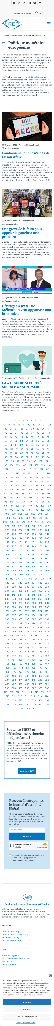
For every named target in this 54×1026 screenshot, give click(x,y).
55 (32, 441)
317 (36, 578)
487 (40, 676)
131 (30, 477)
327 (7, 587)
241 (47, 534)
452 (40, 655)
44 (21, 437)
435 (20, 647)
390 (7, 623)
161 (17, 493)
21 (44, 424)
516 (42, 692)
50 (5, 441)
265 (20, 550)
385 (20, 619)
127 (5, 477)
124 (36, 473)
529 (34, 700)
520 (20, 696)
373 (33, 611)
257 (14, 546)
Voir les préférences (27, 1016)
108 (36, 465)
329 (20, 587)
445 (40, 651)
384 (14, 619)
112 (12, 469)
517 (49, 692)
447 (7, 655)
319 (49, 578)
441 (13, 651)
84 (42, 453)
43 (16, 437)
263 (7, 550)
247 (40, 538)
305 (8, 574)
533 (14, 704)
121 (17, 473)
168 (12, 497)
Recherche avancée (22, 13)
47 (37, 437)
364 (20, 607)
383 (7, 619)
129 (18, 477)
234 (47, 530)
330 (27, 587)
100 (34, 461)
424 (40, 639)
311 (46, 574)
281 (33, 558)
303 (40, 570)
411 (5, 635)
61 (16, 445)
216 (24, 522)
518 (7, 696)
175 (5, 501)
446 (47, 651)
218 (36, 522)
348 (7, 599)
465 (34, 664)
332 (40, 587)
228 (7, 530)
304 (47, 570)
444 (34, 651)
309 (34, 574)
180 (36, 501)
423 (33, 639)
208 (21, 518)
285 (14, 562)
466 (40, 664)
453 (47, 655)
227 (47, 526)
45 (27, 437)
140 (36, 481)
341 (7, 595)
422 (27, 639)
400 (27, 627)
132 (36, 477)
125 (42, 473)
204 (40, 514)
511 (11, 692)
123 (30, 473)
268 (40, 550)
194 (24, 509)
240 (40, 534)
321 (13, 582)
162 (23, 493)
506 (27, 688)
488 (47, 676)
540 (28, 708)
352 (34, 599)
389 (47, 619)
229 (14, 530)
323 (27, 582)
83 (37, 453)
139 (30, 481)
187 (30, 505)
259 (27, 546)
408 (34, 631)
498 (20, 684)
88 (16, 457)
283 (47, 558)
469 (14, 668)
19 (34, 424)
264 (14, 550)
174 (48, 497)
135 (5, 481)
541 (34, 708)
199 (7, 514)
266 (27, 550)
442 (20, 651)
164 (36, 493)
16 (19, 424)
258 (20, 546)
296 (40, 566)
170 (24, 497)
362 (7, 607)
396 (47, 623)
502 (47, 684)
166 (49, 493)
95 (7, 461)
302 (34, 570)
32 (5, 432)
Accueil (6, 35)
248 (47, 538)
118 (47, 469)
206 (8, 518)
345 (34, 595)
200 (14, 514)
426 (7, 643)
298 (7, 570)
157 (42, 489)
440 (7, 651)
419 (7, 639)
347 (47, 595)
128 (11, 477)
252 (27, 542)
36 (27, 432)
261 (40, 546)
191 (5, 509)
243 (14, 538)
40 (48, 432)
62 (21, 445)
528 (27, 700)
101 (40, 461)
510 (5, 692)
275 (40, 554)
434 (14, 647)
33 (11, 432)
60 (11, 445)
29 (38, 428)
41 (5, 437)
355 (7, 603)
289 (40, 562)
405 (14, 631)
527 (20, 700)
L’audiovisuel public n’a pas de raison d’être (26, 155)
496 (7, 684)
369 (8, 611)
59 (5, 445)
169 (18, 497)
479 (34, 672)
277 (7, 558)
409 (40, 631)
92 (37, 457)
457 (27, 659)
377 (14, 615)
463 (20, 664)
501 (40, 684)
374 (40, 611)
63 (27, 445)
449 (20, 655)
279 (20, 558)
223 (20, 526)
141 (42, 481)
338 (34, 591)
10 (40, 420)
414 (24, 635)
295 (34, 566)
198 (49, 509)
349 (14, 599)
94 (48, 457)
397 (7, 627)
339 (40, 591)
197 (42, 509)
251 (20, 542)
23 (5, 428)
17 (24, 424)
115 (29, 469)
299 (14, 570)
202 (27, 514)
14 (9, 424)
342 (13, 595)
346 (40, 595)
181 (42, 501)
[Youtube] (35, 2)
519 (13, 696)
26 (22, 428)
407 (27, 631)
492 (27, 680)
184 (11, 505)
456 (20, 659)
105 (18, 465)
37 (32, 432)
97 (18, 461)
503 (7, 688)
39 (43, 432)
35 (21, 432)
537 (40, 704)
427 (14, 643)
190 (49, 505)
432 (47, 643)
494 (40, 680)
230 (21, 530)
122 (23, 473)
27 (27, 428)
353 (40, 599)
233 (40, 530)
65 (37, 445)
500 (34, 684)
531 (47, 700)
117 (41, 469)
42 (10, 437)
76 (48, 449)
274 (33, 554)
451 (33, 655)
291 (7, 566)
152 (11, 489)
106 (24, 465)
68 (6, 449)
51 (11, 441)
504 (14, 688)
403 (47, 627)
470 (21, 668)
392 (20, 623)
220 (49, 522)
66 (43, 445)
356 (14, 603)
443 (27, 651)
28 (32, 428)
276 (46, 554)
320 (7, 582)
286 (20, 562)
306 (14, 574)
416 (36, 635)
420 (14, 639)
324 (34, 582)
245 (27, 538)
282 (40, 558)
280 (27, 558)
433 (7, 647)
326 (47, 582)
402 (40, 627)
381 (40, 615)
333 (47, 587)
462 (13, 664)
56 (37, 441)
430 (34, 643)
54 (27, 441)
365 (27, 607)
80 (21, 453)
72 (27, 449)
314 (17, 578)
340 (47, 591)
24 (11, 428)
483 (14, 676)
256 (7, 546)
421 (20, 639)
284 (7, 562)
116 (35, 469)
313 (11, 578)
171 (30, 497)
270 (8, 554)
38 (37, 432)
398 (14, 627)
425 (47, 639)
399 (20, 627)
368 (47, 607)
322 (20, 582)
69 (11, 449)
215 (17, 522)
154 (24, 489)
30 (43, 428)
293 (20, 566)
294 (27, 566)
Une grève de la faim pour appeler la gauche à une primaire (22, 233)
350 (21, 599)
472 (34, 668)
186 (24, 505)
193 (17, 509)
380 (34, 615)
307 (21, 574)
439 (47, 647)
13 (4, 424)
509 (47, 688)
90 (27, 457)
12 (49, 420)
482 (7, 676)
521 (26, 696)
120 (11, 473)
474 (46, 668)
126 (48, 473)
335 (14, 591)
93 (43, 457)
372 (27, 611)
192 (11, 509)
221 (7, 526)
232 (34, 530)
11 (44, 420)
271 (14, 554)
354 (47, 599)
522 (33, 696)
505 (20, 688)
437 (34, 647)
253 (34, 542)
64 (32, 445)
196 (36, 509)
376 (7, 615)
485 (27, 676)
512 (17, 692)
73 (32, 449)
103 (5, 465)
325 (40, 582)
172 (36, 497)
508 (40, 688)
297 (47, 566)
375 (46, 611)
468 (8, 668)
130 (24, 477)
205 (47, 514)
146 (24, 485)
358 (27, 603)
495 (47, 680)
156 (36, 489)
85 (48, 453)
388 (40, 619)
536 (34, 704)
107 (30, 465)
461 (7, 664)
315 (24, 578)
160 (11, 493)
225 (34, 526)
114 (24, 469)
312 (5, 578)
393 (27, 623)
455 (14, 659)
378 (20, 615)
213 (5, 522)
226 (40, 526)
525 (7, 700)
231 (27, 530)
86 (5, 457)
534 (20, 704)
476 (14, 672)
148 (36, 485)
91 (32, 457)
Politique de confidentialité (26, 1023)
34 (16, 432)
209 (28, 518)
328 (14, 587)
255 (47, 542)
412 (11, 635)
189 (42, 505)
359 (34, 603)
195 (30, 509)
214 (11, 522)
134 (49, 477)
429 (27, 643)
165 (42, 493)
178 (24, 501)
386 (27, 619)
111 (6, 469)
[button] (50, 975)
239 (34, 534)
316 (30, 578)
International (16, 35)
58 (48, 441)
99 (28, 461)
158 (49, 489)
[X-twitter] (24, 2)
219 (42, 522)
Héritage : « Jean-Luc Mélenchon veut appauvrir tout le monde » (26, 310)
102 (46, 461)
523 (40, 696)
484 (20, 676)
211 (40, 518)
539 (21, 708)
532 (7, 704)
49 (48, 437)
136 (11, 481)
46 (32, 437)
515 (36, 692)
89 (21, 457)
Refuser (27, 1009)
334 (7, 591)
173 (42, 497)
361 (47, 603)
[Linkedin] (29, 2)
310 (40, 574)
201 (20, 514)
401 (33, 627)
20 (39, 424)
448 (14, 655)
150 (49, 485)
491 (20, 680)
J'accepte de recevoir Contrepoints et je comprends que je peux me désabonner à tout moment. (28, 857)
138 (24, 481)
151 (5, 489)
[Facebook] (14, 2)
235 (7, 534)
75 (42, 449)
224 (27, 526)
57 (43, 441)
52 (16, 441)
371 (20, 611)
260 (34, 546)
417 (42, 635)
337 (27, 591)
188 (36, 505)
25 (16, 428)
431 (40, 643)
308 (27, 574)
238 (27, 534)
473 (40, 668)
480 (40, 672)
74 (37, 449)
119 (5, 473)
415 (30, 635)
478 (27, 672)
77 (6, 453)
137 (18, 481)
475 (7, 672)
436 (27, 647)
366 (34, 607)
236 (14, 534)
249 (7, 542)
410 (47, 631)
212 (46, 518)
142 (49, 481)
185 (17, 505)
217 (30, 522)
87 (11, 457)
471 (27, 668)
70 (17, 449)
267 (34, 550)
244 (20, 538)
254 (40, 542)
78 (11, 453)
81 (27, 453)
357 (20, 603)
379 (27, 615)
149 (42, 485)
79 (16, 453)
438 (40, 647)
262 (47, 546)
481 (46, 672)
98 (23, 461)
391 (13, 623)
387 (34, 619)
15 (14, 424)
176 (11, 501)
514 (30, 692)
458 (34, 659)
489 (7, 680)
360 (40, 603)
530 (40, 700)
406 (21, 631)
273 (27, 554)
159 (5, 493)
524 (46, 696)
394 (34, 623)
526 (14, 700)
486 (34, 676)
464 (27, 664)
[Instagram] (19, 2)
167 (5, 497)
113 (18, 469)
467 (47, 664)
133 (42, 477)
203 (33, 514)
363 (14, 607)
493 (34, 680)
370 (14, 611)
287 (27, 562)
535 (27, 704)
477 (20, 672)
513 (24, 692)
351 (27, 599)
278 (14, 558)
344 (27, 595)
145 (17, 485)
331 (33, 587)
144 (11, 485)
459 (40, 659)
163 (30, 493)
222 (13, 526)
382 (46, 615)
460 (47, 659)
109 (43, 465)
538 (47, 704)
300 (21, 570)
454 (7, 659)
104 (11, 465)
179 (30, 501)
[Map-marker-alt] (40, 2)
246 (34, 538)
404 (7, 631)
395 (40, 623)
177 (17, 501)
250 (14, 542)
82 (32, 453)
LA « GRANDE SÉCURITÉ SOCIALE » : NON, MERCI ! (22, 385)
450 (27, 655)
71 (22, 449)
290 (47, 562)
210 (34, 518)
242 (7, 538)
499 (27, 684)
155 (30, 489)
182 (48, 501)
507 (34, 688)
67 (48, 445)
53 (21, 441)
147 (30, 485)
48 (43, 437)
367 (40, 607)
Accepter (27, 1002)
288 (34, 562)
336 (20, 591)
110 (49, 465)
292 (13, 566)
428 (20, 643)
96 (12, 461)
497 (14, 684)
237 (20, 534)
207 (14, 518)
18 (29, 424)
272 (20, 554)
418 (49, 635)
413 (17, 635)
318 (42, 578)
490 (14, 680)
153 (17, 489)
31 (48, 428)
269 (47, 550)
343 (20, 595)
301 (27, 570)
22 (49, 424)
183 (5, 505)
